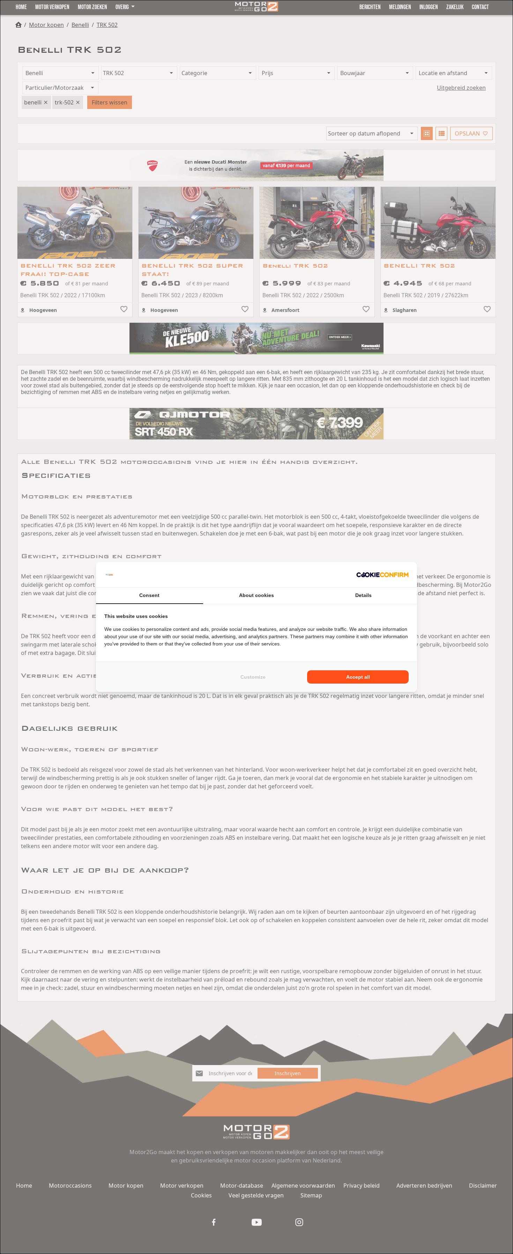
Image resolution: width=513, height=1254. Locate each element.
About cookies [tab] (256, 595)
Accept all (358, 677)
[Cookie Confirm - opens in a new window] (382, 574)
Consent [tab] (149, 595)
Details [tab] (363, 595)
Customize (253, 677)
